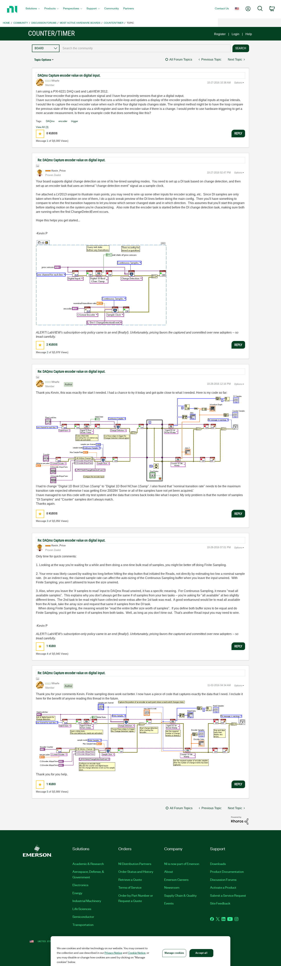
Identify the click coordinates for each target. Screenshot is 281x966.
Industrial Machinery (86, 901)
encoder (62, 121)
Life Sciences (81, 909)
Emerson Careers (176, 879)
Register (220, 34)
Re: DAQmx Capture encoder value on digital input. (72, 160)
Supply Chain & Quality (180, 895)
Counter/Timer (113, 22)
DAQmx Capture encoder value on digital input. (69, 75)
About (168, 871)
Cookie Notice (136, 953)
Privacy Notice (113, 953)
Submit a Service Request (228, 895)
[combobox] (145, 48)
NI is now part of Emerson (181, 864)
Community (20, 22)
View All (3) (42, 127)
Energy (77, 893)
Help (248, 34)
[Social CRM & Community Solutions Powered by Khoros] (239, 820)
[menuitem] (32, 9)
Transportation (82, 924)
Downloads (218, 864)
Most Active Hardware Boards (80, 22)
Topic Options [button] (42, 60)
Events (169, 903)
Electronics (80, 885)
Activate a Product (223, 887)
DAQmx (50, 121)
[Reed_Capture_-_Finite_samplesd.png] (140, 736)
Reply (238, 133)
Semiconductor (83, 916)
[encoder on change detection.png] (101, 282)
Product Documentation (227, 871)
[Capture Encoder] (140, 439)
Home (6, 22)
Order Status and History (135, 871)
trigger (74, 121)
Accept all (201, 952)
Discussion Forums (43, 22)
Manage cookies (174, 952)
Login (235, 34)
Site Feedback (220, 903)
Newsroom (171, 887)
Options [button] (238, 82)
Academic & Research (88, 864)
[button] (40, 134)
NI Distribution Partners (134, 864)
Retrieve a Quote (130, 879)
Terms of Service (129, 887)
